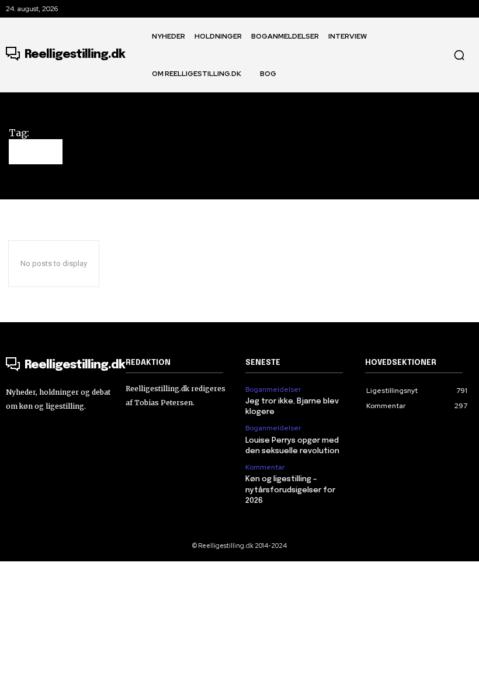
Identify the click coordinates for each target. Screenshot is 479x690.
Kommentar (264, 467)
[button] (459, 55)
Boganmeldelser (273, 389)
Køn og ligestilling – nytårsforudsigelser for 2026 (290, 489)
